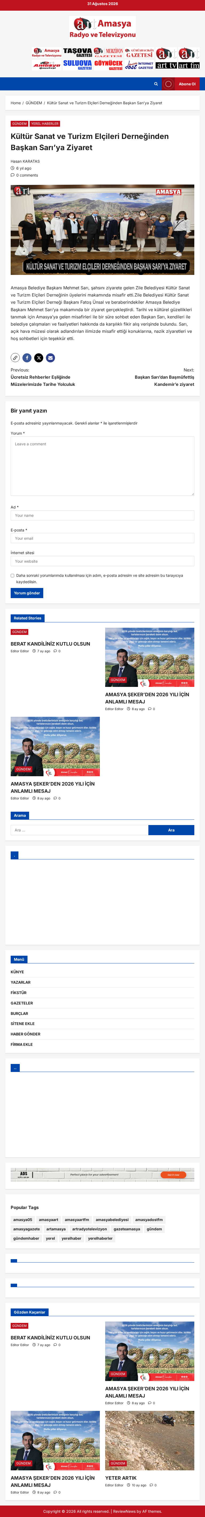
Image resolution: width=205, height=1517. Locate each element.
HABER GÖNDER (25, 1034)
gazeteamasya (127, 1229)
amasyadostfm (149, 1219)
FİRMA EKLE (22, 1044)
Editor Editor (20, 651)
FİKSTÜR (18, 992)
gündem (154, 1229)
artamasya (56, 1229)
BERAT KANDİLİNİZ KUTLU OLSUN (50, 644)
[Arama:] (79, 830)
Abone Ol (187, 84)
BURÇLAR (19, 1013)
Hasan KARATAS (25, 161)
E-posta (19, 530)
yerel (50, 1238)
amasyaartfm (77, 1219)
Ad (15, 507)
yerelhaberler (100, 1238)
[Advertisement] (102, 902)
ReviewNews (124, 1511)
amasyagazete (26, 1229)
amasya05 (22, 1219)
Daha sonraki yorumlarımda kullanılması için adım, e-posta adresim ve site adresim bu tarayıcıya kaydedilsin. (99, 578)
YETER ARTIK (121, 1478)
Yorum (18, 433)
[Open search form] (156, 84)
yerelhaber (71, 1238)
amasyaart (48, 1219)
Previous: (43, 377)
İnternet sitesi (22, 552)
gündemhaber (26, 1238)
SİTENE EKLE (23, 1023)
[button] (15, 357)
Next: (164, 377)
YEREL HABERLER (44, 124)
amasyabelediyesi (112, 1219)
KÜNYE (17, 972)
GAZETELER (22, 1003)
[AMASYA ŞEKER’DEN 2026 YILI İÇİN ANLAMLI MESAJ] (149, 657)
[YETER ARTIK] (149, 1440)
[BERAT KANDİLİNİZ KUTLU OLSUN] (55, 632)
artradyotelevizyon (89, 1229)
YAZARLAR (20, 982)
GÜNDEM (19, 124)
